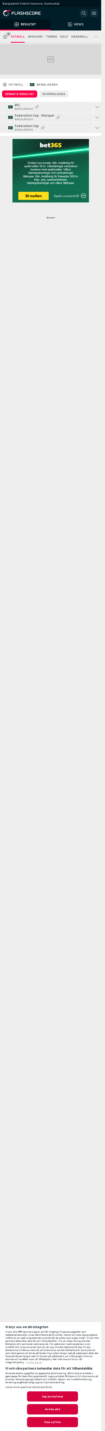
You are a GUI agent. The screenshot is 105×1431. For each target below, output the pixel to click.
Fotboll (16, 84)
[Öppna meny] (94, 13)
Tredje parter (34, 1362)
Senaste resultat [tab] (19, 94)
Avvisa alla (52, 1409)
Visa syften (52, 1422)
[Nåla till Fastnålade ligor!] (37, 107)
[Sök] (84, 13)
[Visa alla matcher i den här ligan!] (97, 107)
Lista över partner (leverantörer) (28, 1387)
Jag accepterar (52, 1396)
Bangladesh (47, 84)
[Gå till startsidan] (25, 13)
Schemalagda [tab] (53, 94)
